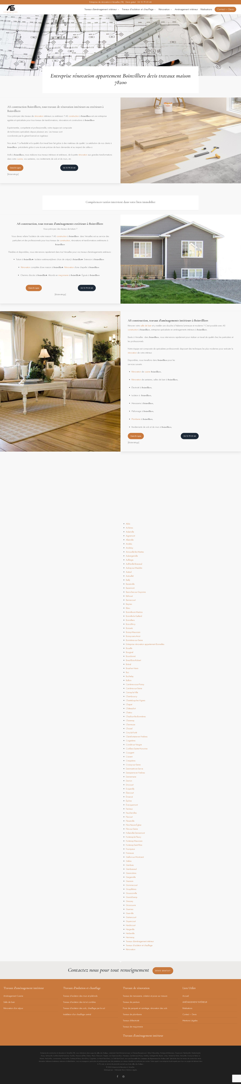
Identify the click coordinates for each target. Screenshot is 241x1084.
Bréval (128, 664)
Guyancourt (131, 921)
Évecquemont (132, 804)
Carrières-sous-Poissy (135, 684)
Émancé (129, 796)
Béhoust (129, 596)
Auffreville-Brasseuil (134, 563)
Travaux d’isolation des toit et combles (79, 1002)
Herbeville (130, 933)
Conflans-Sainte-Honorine (136, 748)
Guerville (130, 913)
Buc (127, 672)
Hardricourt (130, 925)
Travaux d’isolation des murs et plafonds (80, 995)
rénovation (38, 116)
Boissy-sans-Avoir (133, 636)
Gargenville (131, 877)
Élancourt (130, 792)
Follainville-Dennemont (135, 832)
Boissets (129, 628)
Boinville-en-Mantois (134, 612)
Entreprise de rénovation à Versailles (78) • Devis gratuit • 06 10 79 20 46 (120, 2)
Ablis (128, 523)
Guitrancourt (131, 917)
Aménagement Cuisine (13, 995)
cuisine (20, 158)
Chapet (129, 704)
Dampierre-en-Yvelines (135, 772)
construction (74, 116)
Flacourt (129, 816)
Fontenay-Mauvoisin (134, 840)
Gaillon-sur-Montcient (135, 857)
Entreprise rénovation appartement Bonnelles (145, 644)
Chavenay (130, 720)
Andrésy (129, 547)
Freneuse (130, 853)
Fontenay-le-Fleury (133, 836)
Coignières (130, 740)
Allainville (130, 539)
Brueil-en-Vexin (132, 668)
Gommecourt (131, 885)
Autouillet (130, 575)
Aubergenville (132, 555)
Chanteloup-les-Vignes (135, 700)
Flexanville (130, 820)
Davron (129, 780)
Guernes (129, 909)
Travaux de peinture (131, 1002)
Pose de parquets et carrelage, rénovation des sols (145, 1008)
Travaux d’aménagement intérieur (140, 941)
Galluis (129, 861)
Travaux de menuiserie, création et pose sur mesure (145, 995)
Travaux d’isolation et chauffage (139, 945)
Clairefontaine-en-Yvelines (136, 736)
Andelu (129, 543)
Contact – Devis (190, 1014)
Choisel (129, 728)
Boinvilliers (130, 620)
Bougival (129, 652)
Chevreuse (130, 724)
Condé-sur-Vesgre (134, 744)
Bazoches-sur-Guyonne (136, 592)
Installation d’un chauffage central (77, 1014)
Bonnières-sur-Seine (134, 640)
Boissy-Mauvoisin (133, 632)
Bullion (128, 680)
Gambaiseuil (131, 869)
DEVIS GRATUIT (163, 970)
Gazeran (129, 881)
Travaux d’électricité (131, 1020)
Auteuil (129, 571)
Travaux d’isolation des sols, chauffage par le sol (84, 1008)
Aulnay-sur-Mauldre (134, 567)
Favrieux (129, 808)
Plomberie (136, 419)
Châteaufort (131, 708)
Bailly (128, 579)
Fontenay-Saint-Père (134, 844)
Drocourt (129, 784)
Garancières (131, 873)
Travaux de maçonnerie (133, 1026)
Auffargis (129, 559)
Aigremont (130, 535)
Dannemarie (131, 776)
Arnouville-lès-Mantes (135, 551)
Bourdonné (131, 656)
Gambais (130, 865)
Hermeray (130, 937)
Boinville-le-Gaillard (134, 616)
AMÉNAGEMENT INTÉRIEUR (195, 1002)
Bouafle (129, 648)
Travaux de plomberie (132, 1014)
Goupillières (131, 889)
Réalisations (187, 1008)
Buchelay (129, 676)
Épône (129, 800)
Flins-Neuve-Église (133, 824)
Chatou (129, 712)
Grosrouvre (131, 905)
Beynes (129, 604)
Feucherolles (131, 812)
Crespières (130, 760)
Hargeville (130, 929)
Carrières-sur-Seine (134, 688)
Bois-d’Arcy (130, 624)
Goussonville (131, 893)
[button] (15, 168)
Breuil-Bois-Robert (133, 660)
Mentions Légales (190, 1020)
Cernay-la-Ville (132, 692)
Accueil (186, 995)
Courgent (130, 752)
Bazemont (130, 587)
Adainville (130, 531)
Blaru (128, 608)
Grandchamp (131, 897)
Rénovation (25, 267)
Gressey (129, 901)
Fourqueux (130, 848)
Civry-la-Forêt (131, 732)
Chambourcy (131, 696)
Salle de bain (9, 1002)
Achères (129, 527)
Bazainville (130, 583)
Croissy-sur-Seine (133, 764)
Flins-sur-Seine (132, 828)
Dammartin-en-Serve (134, 768)
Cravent (129, 756)
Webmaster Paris (119, 1070)
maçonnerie (63, 275)
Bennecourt (131, 600)
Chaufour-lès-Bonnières (136, 716)
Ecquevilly (130, 788)
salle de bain (146, 325)
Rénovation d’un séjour (13, 1008)
